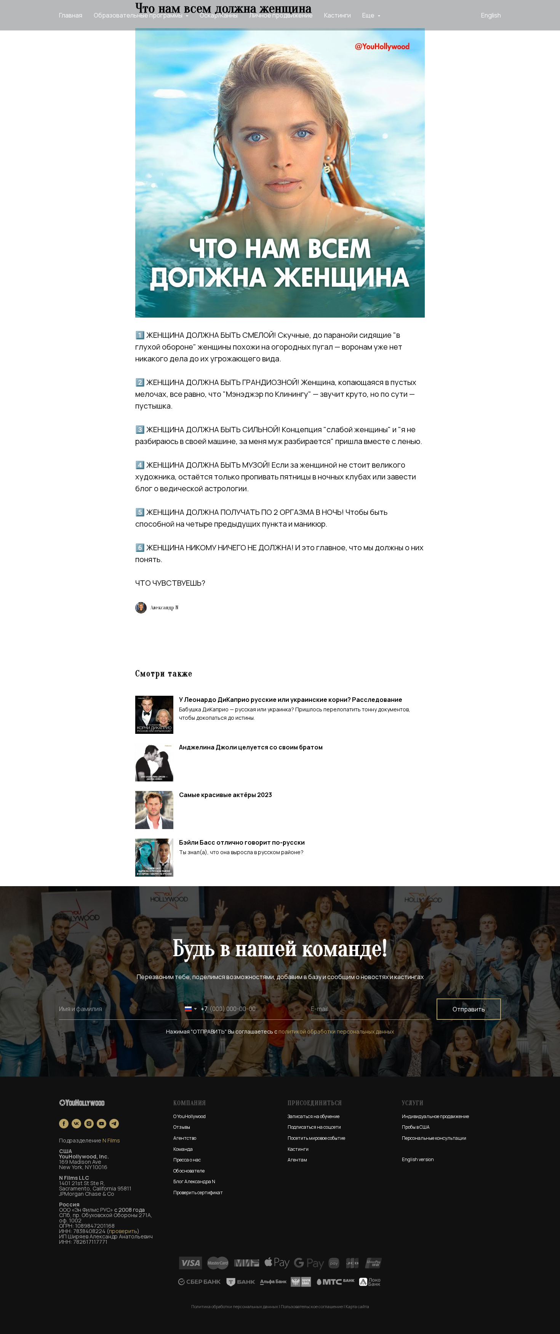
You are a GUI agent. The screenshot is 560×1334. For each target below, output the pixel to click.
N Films (111, 1140)
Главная (70, 15)
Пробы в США (416, 1127)
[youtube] (101, 1123)
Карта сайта (357, 1306)
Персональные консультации (434, 1138)
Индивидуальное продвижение (435, 1116)
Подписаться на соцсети (314, 1127)
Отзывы (181, 1127)
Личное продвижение (281, 15)
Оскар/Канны (219, 15)
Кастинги (337, 15)
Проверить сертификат (198, 1192)
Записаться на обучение (313, 1116)
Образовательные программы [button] (139, 15)
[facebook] (64, 1123)
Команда (183, 1149)
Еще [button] (369, 15)
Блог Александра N (194, 1181)
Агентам (297, 1160)
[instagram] (89, 1123)
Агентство (184, 1138)
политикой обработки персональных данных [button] (336, 1031)
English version (418, 1159)
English (491, 15)
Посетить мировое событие (316, 1138)
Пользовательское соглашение (312, 1306)
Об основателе (189, 1171)
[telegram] (114, 1123)
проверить (123, 1231)
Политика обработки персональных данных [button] (234, 1306)
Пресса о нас (187, 1160)
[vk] (76, 1123)
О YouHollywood (189, 1116)
